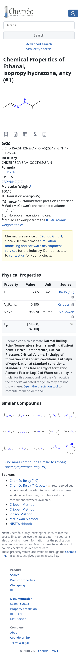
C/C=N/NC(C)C (12, 182)
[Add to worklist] (6, 134)
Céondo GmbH (51, 236)
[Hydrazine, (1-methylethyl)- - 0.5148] (54, 449)
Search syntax (19, 604)
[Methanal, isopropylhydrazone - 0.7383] (69, 416)
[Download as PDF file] (15, 134)
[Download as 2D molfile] (34, 134)
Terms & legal (19, 643)
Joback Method (21, 514)
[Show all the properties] (71, 324)
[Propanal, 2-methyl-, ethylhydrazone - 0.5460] (69, 433)
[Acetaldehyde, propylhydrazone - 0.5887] (23, 433)
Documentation (21, 599)
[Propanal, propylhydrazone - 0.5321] (23, 449)
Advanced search (39, 44)
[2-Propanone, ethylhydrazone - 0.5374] (8, 449)
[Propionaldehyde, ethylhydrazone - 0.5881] (38, 433)
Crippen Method (22, 504)
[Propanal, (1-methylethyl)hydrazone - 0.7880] (38, 416)
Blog (13, 590)
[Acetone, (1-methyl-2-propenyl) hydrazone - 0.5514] (54, 433)
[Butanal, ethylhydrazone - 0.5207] (38, 449)
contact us (17, 255)
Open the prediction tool (41, 386)
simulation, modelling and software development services (33, 246)
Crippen (64, 304)
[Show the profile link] (72, 14)
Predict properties (22, 580)
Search (14, 575)
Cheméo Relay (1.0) (24, 480)
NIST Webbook (21, 524)
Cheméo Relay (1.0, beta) (28, 485)
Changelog (17, 585)
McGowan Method (24, 519)
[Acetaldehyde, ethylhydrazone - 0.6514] (8, 433)
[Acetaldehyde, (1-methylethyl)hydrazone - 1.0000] (8, 416)
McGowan (66, 312)
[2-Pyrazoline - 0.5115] (69, 449)
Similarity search (38, 49)
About (14, 632)
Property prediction (23, 609)
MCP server (18, 619)
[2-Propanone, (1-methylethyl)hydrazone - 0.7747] (54, 416)
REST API (16, 614)
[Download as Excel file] (25, 134)
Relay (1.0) (66, 292)
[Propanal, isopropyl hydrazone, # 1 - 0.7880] (23, 416)
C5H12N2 (9, 172)
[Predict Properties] (44, 134)
